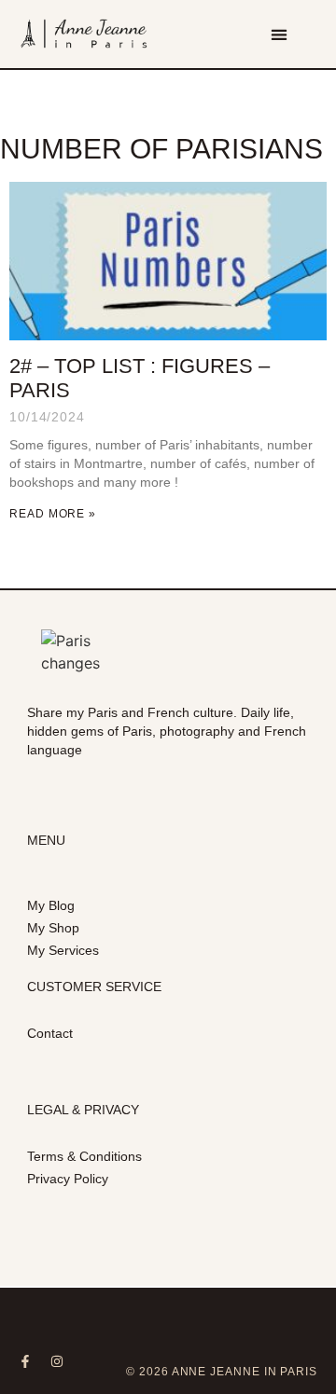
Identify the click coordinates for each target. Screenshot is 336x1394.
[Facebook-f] (25, 1361)
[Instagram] (56, 1361)
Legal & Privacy (83, 1109)
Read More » (52, 513)
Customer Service (94, 986)
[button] (278, 34)
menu (46, 840)
